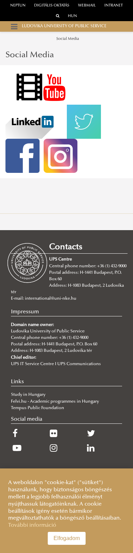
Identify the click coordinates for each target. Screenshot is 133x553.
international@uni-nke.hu (50, 299)
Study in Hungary (28, 395)
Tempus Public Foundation (37, 408)
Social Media (67, 39)
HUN (72, 16)
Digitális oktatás (51, 6)
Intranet (113, 6)
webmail (87, 6)
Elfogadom (67, 538)
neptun (18, 6)
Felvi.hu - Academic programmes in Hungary (55, 402)
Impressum (25, 312)
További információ (32, 525)
